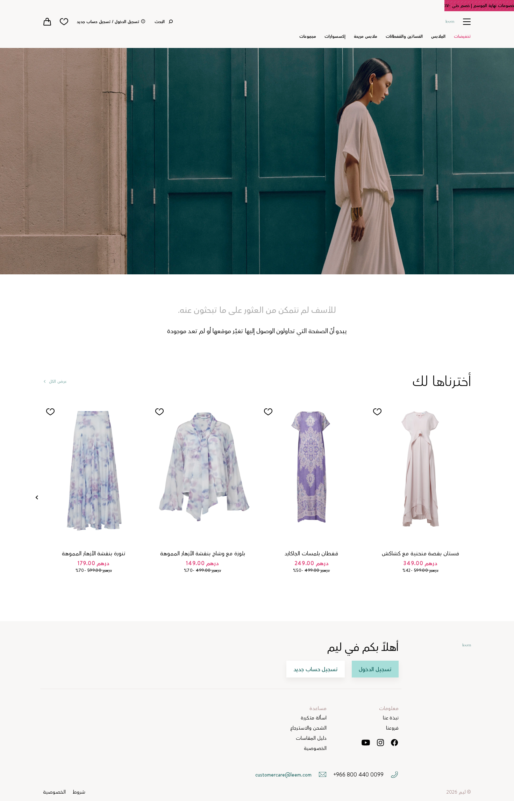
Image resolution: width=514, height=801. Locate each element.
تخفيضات (462, 36)
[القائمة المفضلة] (64, 21)
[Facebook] (394, 742)
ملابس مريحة (365, 36)
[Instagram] (380, 742)
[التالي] (37, 497)
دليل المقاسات (311, 738)
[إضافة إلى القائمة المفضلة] (377, 412)
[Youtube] (365, 742)
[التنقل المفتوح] (467, 21)
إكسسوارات (334, 36)
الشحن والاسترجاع (308, 728)
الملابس (438, 36)
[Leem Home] (450, 20)
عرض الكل (58, 381)
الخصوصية (315, 748)
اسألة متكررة (314, 718)
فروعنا (392, 728)
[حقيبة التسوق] (47, 21)
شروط (79, 792)
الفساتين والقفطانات (404, 36)
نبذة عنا (391, 718)
